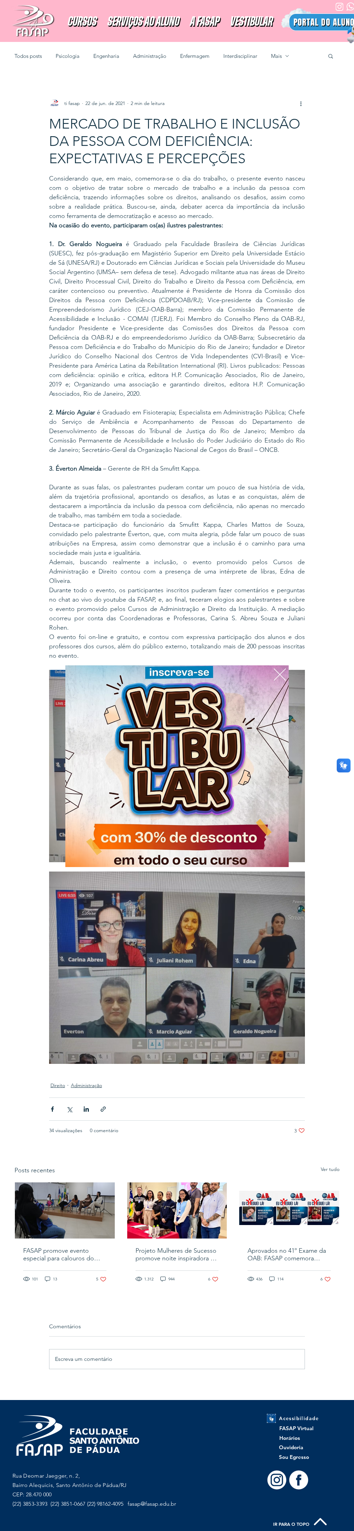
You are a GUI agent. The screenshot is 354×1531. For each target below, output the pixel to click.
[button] (280, 674)
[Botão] (177, 766)
